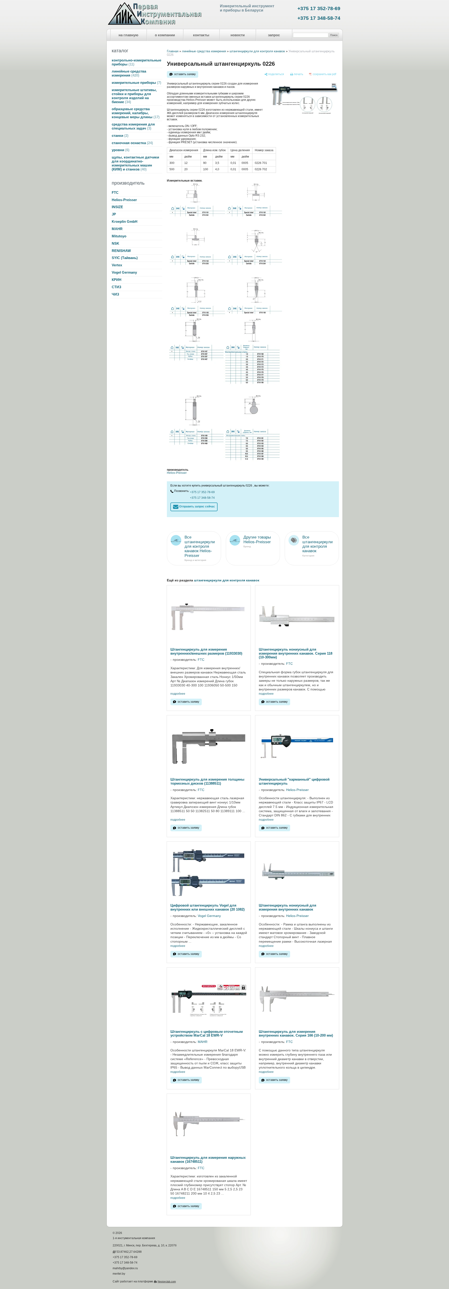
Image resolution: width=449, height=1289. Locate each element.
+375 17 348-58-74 (318, 18)
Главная (172, 51)
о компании (165, 35)
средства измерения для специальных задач (133, 126)
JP (114, 214)
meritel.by (119, 1273)
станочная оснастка (132, 143)
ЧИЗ (115, 294)
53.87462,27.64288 (129, 1251)
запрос (274, 35)
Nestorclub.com (167, 1281)
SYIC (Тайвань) (125, 258)
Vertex (117, 265)
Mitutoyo (119, 236)
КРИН (116, 280)
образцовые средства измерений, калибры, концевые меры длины (135, 113)
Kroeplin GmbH (124, 221)
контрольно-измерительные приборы (136, 62)
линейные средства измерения (129, 73)
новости (238, 35)
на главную (128, 35)
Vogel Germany (124, 272)
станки (119, 136)
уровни (120, 150)
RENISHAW (121, 251)
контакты (201, 35)
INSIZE (117, 207)
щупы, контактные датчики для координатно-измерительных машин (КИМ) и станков (135, 163)
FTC (115, 193)
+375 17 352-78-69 (318, 8)
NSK (115, 243)
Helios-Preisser (124, 200)
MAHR (117, 229)
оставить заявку (185, 74)
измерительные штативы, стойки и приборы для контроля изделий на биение (134, 96)
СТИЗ (116, 287)
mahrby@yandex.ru (125, 1268)
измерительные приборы (136, 83)
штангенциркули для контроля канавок (257, 51)
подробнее (177, 693)
